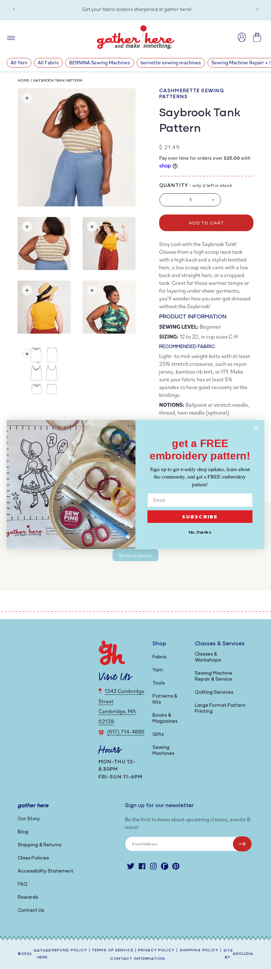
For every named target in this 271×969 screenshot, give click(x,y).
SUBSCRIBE (200, 517)
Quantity (173, 185)
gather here (42, 954)
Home (23, 81)
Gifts (158, 734)
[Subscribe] (242, 843)
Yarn (157, 670)
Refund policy (69, 950)
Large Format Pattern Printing (220, 708)
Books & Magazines (164, 718)
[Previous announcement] (14, 9)
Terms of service (112, 950)
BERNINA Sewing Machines (99, 62)
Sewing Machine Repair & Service (213, 676)
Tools (158, 683)
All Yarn (19, 62)
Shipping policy (199, 950)
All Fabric (48, 62)
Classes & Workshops (208, 657)
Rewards (28, 897)
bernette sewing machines (170, 62)
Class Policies (33, 858)
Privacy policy (156, 950)
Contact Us (31, 910)
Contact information (137, 959)
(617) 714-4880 (126, 731)
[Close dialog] (256, 428)
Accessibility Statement (45, 871)
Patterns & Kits (164, 699)
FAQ (23, 884)
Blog (23, 832)
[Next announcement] (257, 9)
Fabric (159, 657)
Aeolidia (243, 954)
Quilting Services (214, 692)
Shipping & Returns (39, 845)
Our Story (29, 819)
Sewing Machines (163, 750)
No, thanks (200, 532)
